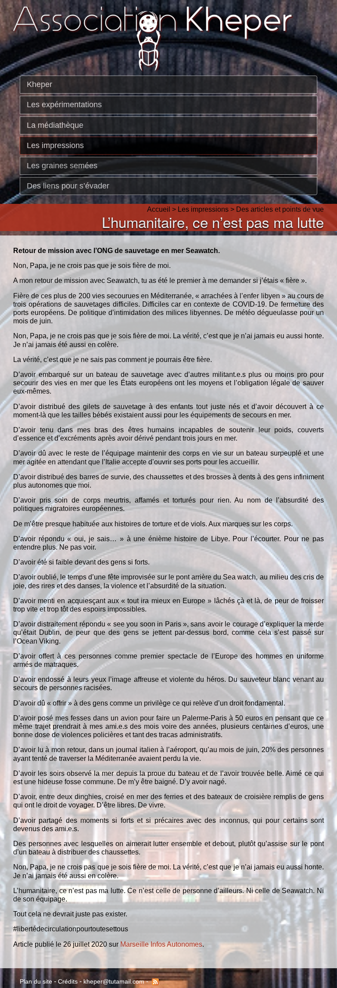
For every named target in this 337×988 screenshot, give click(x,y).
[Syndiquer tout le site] (154, 981)
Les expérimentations (64, 104)
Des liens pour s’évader (68, 185)
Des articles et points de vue (280, 209)
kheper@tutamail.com (113, 981)
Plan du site (36, 981)
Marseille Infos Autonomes (161, 944)
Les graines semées (62, 165)
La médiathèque (55, 124)
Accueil (158, 209)
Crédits (68, 981)
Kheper (39, 84)
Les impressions (55, 145)
